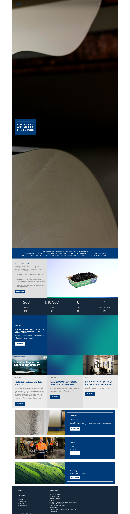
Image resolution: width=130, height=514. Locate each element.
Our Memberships (22, 505)
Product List (74, 419)
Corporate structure (54, 496)
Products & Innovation (27, 510)
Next (115, 278)
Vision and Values (22, 501)
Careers (72, 446)
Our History (21, 503)
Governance (54, 490)
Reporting (73, 471)
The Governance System (55, 498)
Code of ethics (53, 500)
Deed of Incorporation (55, 494)
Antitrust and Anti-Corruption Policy (58, 505)
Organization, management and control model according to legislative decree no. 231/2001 (63, 503)
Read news (20, 343)
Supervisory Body (53, 507)
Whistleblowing (53, 511)
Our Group (20, 499)
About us (21, 495)
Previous (49, 278)
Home (20, 490)
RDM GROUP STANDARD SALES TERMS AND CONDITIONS (63, 509)
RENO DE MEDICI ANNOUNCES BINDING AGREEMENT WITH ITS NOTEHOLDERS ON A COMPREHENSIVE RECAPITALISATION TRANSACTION (64, 383)
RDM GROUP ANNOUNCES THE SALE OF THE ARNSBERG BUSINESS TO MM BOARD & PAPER (29, 331)
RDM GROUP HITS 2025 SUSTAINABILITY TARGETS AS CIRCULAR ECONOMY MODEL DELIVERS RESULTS (28, 382)
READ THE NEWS (20, 291)
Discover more (75, 428)
